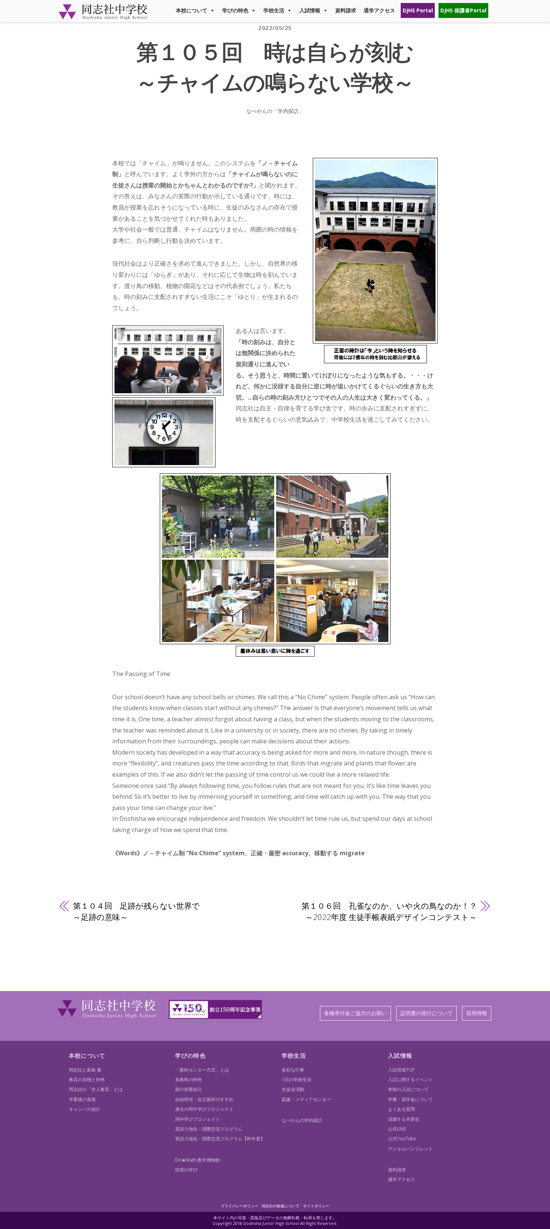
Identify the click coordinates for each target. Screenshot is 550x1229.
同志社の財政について (280, 1205)
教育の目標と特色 (87, 1079)
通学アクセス (379, 10)
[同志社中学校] (103, 16)
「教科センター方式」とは (202, 1070)
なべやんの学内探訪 (302, 1120)
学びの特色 (235, 10)
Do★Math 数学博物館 (197, 1160)
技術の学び (186, 1170)
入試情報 (309, 10)
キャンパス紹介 (84, 1109)
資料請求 (345, 10)
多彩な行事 (293, 1070)
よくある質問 (401, 1109)
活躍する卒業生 (403, 1119)
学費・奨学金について (410, 1099)
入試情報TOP (401, 1070)
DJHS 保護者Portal (463, 10)
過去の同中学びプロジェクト (204, 1109)
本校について (191, 10)
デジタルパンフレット (410, 1149)
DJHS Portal (418, 10)
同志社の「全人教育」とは (96, 1089)
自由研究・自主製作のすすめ (204, 1099)
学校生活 (273, 10)
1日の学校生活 (296, 1079)
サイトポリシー (316, 1205)
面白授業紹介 (188, 1089)
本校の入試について (408, 1089)
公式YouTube (402, 1138)
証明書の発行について (426, 1012)
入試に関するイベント (410, 1079)
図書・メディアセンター (306, 1099)
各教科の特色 (188, 1079)
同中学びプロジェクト (197, 1119)
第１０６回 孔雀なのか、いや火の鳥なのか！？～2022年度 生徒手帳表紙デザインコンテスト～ (389, 911)
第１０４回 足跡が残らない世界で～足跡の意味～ (136, 911)
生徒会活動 (293, 1089)
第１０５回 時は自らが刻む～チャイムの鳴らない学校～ (275, 67)
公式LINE (397, 1129)
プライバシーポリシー (239, 1205)
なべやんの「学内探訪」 (275, 110)
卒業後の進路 (82, 1099)
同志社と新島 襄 (85, 1070)
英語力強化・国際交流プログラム (208, 1129)
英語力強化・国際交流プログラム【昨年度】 (220, 1138)
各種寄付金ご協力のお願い (355, 1012)
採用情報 (476, 1012)
